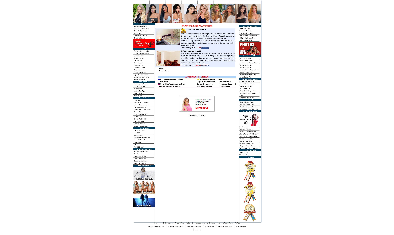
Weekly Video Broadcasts (248, 148)
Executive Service (139, 38)
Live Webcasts (241, 226)
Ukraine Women (138, 58)
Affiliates (198, 230)
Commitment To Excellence (142, 109)
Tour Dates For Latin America (248, 35)
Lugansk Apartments (140, 158)
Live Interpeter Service (140, 84)
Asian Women (138, 63)
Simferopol (232, 84)
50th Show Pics (138, 144)
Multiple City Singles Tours (247, 38)
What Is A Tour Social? (246, 139)
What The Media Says (140, 114)
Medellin (169, 86)
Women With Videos (140, 72)
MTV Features (138, 135)
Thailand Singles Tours (246, 102)
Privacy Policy (138, 112)
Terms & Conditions (140, 107)
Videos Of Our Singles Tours (248, 131)
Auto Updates (138, 96)
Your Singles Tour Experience (248, 136)
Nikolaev (209, 86)
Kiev (211, 84)
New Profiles (205, 2)
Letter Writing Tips (139, 91)
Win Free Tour (236, 2)
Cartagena (161, 86)
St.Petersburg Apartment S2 (196, 29)
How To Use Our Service (141, 105)
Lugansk (200, 82)
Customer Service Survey (141, 126)
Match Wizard (220, 2)
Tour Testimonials (139, 121)
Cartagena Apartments (140, 161)
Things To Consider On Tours (248, 146)
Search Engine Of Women (141, 77)
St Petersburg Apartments (141, 151)
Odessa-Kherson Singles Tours (248, 70)
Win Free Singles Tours (175, 226)
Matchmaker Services (140, 35)
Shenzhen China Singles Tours (248, 107)
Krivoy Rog (201, 86)
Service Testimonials (140, 119)
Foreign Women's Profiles (141, 51)
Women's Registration (140, 31)
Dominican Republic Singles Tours (247, 94)
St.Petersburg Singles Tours (247, 74)
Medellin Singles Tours (246, 86)
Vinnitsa (227, 86)
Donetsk (200, 84)
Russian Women (139, 56)
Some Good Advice (139, 93)
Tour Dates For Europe (246, 33)
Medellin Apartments (140, 163)
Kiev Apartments (139, 154)
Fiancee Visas (243, 152)
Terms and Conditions (225, 226)
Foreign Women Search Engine (205, 223)
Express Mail (138, 88)
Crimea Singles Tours (245, 77)
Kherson (206, 84)
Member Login (252, 2)
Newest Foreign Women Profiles (229, 223)
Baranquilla (176, 86)
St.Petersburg (163, 82)
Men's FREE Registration (141, 28)
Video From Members (245, 129)
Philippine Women (139, 70)
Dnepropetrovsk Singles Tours (248, 63)
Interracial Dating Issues (141, 140)
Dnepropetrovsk (209, 82)
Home (141, 2)
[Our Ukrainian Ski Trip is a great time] (144, 173)
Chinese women (138, 65)
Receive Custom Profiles (156, 226)
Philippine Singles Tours (246, 104)
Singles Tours (157, 2)
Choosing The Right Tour (246, 143)
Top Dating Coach (139, 130)
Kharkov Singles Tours (246, 67)
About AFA (137, 100)
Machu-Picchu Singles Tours (248, 91)
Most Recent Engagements (142, 137)
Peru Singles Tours (245, 88)
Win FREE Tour (138, 147)
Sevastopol (223, 84)
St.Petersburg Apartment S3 (191, 51)
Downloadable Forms (245, 40)
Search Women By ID (140, 79)
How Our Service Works (141, 102)
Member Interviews (139, 124)
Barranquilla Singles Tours (247, 84)
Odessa (222, 82)
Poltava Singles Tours (246, 60)
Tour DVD (137, 133)
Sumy (221, 86)
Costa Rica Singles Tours (247, 97)
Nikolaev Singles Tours (246, 72)
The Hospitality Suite (245, 141)
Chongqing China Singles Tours (248, 109)
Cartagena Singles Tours (246, 81)
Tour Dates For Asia (245, 31)
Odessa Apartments (140, 156)
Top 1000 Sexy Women (141, 75)
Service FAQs (138, 116)
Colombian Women (139, 67)
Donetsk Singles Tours (246, 65)
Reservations (164, 71)
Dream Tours (137, 142)
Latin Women (138, 60)
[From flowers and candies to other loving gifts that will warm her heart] (144, 43)
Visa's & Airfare (244, 155)
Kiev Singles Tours (245, 58)
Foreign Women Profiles (173, 2)
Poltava (228, 82)
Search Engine (189, 2)
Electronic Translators (140, 86)
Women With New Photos (141, 53)
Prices (161, 68)
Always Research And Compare (248, 134)
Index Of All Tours (244, 28)
